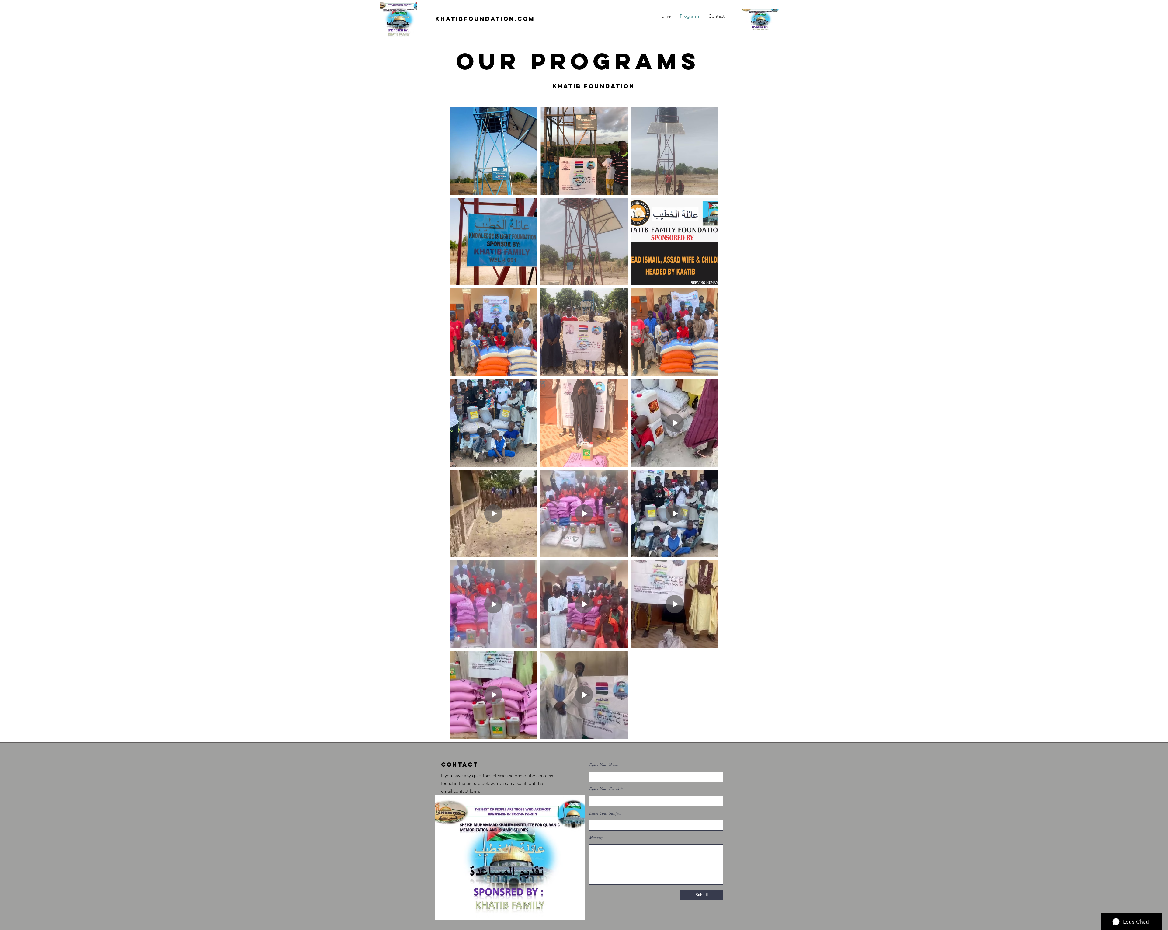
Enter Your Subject (605, 813)
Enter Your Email (604, 789)
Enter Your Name (604, 765)
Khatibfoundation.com (485, 19)
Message (596, 837)
